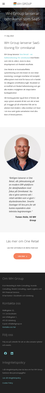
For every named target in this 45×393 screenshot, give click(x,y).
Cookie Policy (7, 383)
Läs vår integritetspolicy (11, 378)
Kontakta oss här (9, 327)
